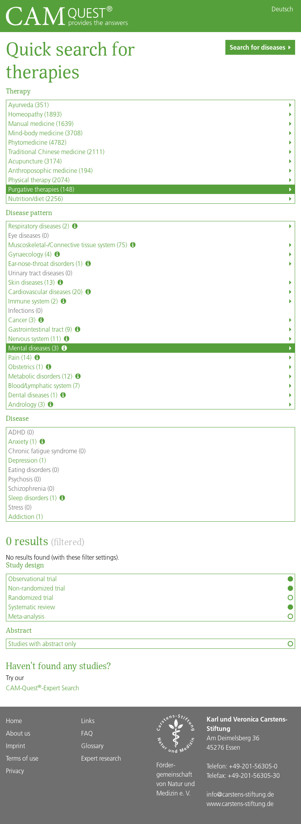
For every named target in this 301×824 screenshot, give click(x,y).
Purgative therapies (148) (41, 189)
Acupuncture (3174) (35, 161)
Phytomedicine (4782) (37, 142)
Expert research (101, 758)
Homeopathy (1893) (35, 114)
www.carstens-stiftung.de (240, 803)
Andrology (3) (27, 404)
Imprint (15, 745)
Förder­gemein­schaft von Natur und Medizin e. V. (175, 779)
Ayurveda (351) (28, 105)
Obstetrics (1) (26, 367)
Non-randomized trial (36, 588)
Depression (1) (27, 460)
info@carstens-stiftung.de (240, 794)
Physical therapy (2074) (38, 180)
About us (18, 733)
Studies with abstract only (42, 643)
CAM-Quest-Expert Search (42, 688)
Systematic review (31, 607)
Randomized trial (30, 597)
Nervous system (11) (35, 338)
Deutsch (282, 9)
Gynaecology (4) (30, 254)
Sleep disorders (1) (33, 498)
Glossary (92, 745)
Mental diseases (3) (34, 348)
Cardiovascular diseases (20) (46, 291)
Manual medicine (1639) (40, 123)
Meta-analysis (26, 616)
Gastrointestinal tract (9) (40, 329)
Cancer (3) (22, 320)
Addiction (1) (25, 516)
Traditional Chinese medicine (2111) (56, 151)
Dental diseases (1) (33, 395)
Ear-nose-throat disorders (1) (46, 263)
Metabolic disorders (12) (41, 376)
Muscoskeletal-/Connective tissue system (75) (68, 245)
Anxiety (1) (23, 441)
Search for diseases (257, 47)
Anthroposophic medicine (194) (50, 170)
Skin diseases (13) (32, 282)
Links (87, 720)
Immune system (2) (33, 301)
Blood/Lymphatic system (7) (44, 385)
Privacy (15, 771)
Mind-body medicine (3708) (45, 133)
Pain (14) (20, 357)
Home (14, 720)
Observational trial (32, 578)
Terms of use (22, 758)
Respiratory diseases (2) (39, 226)
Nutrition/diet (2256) (35, 198)
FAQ (87, 733)
